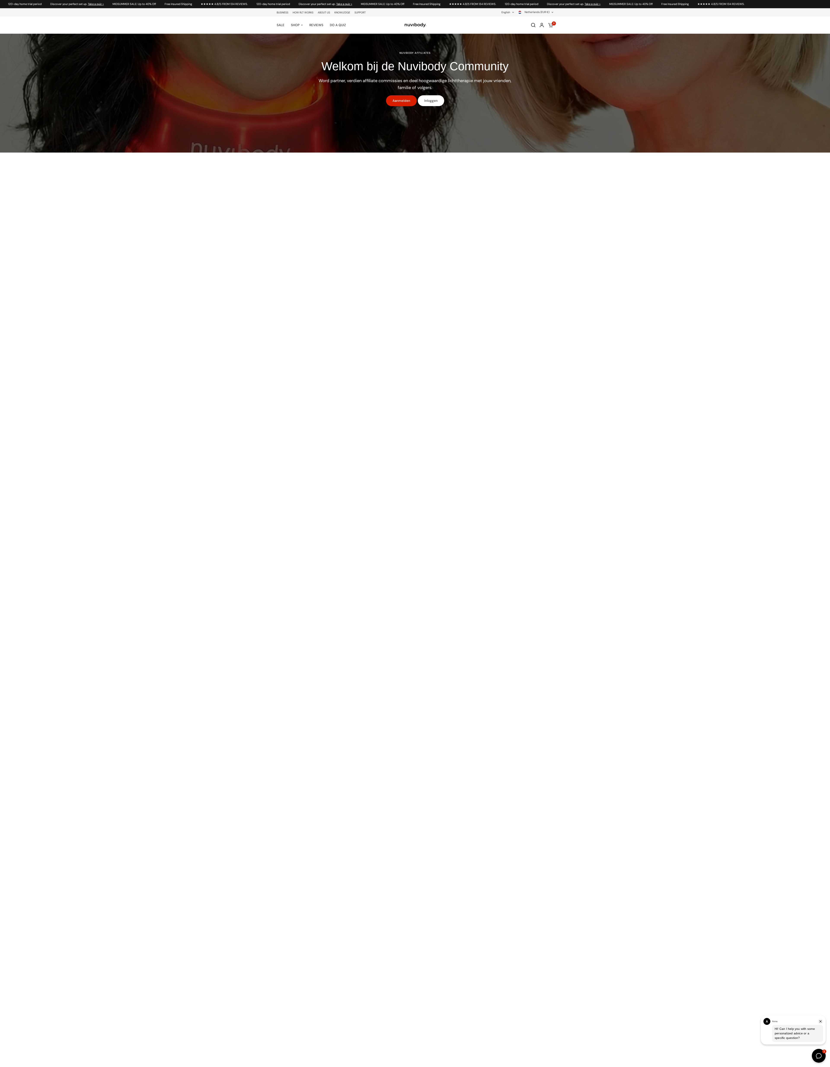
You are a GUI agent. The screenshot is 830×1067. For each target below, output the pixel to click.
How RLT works (303, 12)
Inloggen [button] (431, 101)
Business (282, 12)
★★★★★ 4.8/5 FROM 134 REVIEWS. (177, 4)
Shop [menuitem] (295, 25)
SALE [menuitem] (280, 25)
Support (360, 12)
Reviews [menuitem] (316, 25)
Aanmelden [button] (401, 101)
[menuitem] (283, 13)
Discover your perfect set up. (30, 4)
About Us (324, 12)
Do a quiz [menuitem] (338, 25)
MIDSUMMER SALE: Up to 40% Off (87, 4)
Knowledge (342, 12)
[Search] (533, 25)
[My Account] (542, 25)
